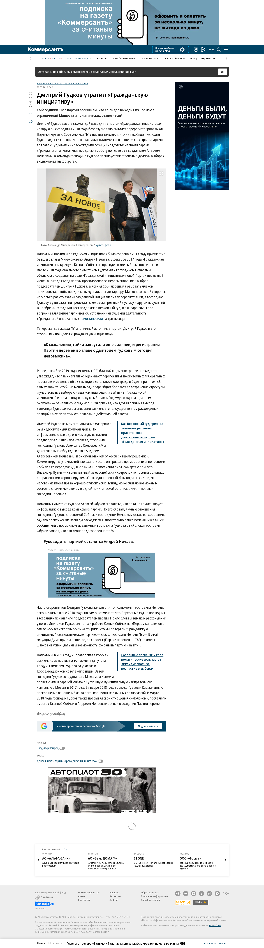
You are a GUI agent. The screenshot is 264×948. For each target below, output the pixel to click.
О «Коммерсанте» (89, 892)
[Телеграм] (177, 893)
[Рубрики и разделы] (226, 49)
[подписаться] (63, 748)
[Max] (217, 893)
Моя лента (55, 943)
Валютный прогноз (175, 58)
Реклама (115, 892)
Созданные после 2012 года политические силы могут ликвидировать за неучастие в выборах (142, 662)
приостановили (91, 318)
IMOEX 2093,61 (82, 58)
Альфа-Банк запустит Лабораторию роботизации (60, 864)
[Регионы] (196, 49)
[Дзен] (193, 893)
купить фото (103, 245)
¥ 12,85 (67, 58)
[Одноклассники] (201, 893)
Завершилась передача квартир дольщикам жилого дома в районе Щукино (198, 865)
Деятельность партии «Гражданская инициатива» (62, 83)
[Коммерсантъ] (45, 49)
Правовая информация (154, 896)
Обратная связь (150, 892)
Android (114, 900)
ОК (222, 72)
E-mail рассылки (150, 900)
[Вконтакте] (185, 893)
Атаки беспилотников (123, 58)
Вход (211, 49)
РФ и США (102, 58)
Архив (81, 896)
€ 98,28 (56, 58)
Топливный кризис (150, 58)
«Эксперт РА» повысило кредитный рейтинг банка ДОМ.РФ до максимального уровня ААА (106, 865)
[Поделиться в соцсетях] (30, 121)
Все (65, 849)
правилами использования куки (114, 72)
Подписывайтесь (148, 726)
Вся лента (210, 943)
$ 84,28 (45, 58)
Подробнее (215, 925)
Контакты (84, 900)
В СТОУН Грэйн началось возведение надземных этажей (153, 864)
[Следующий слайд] (225, 860)
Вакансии (115, 896)
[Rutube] (209, 893)
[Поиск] (219, 49)
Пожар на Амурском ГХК (203, 58)
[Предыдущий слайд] (38, 860)
